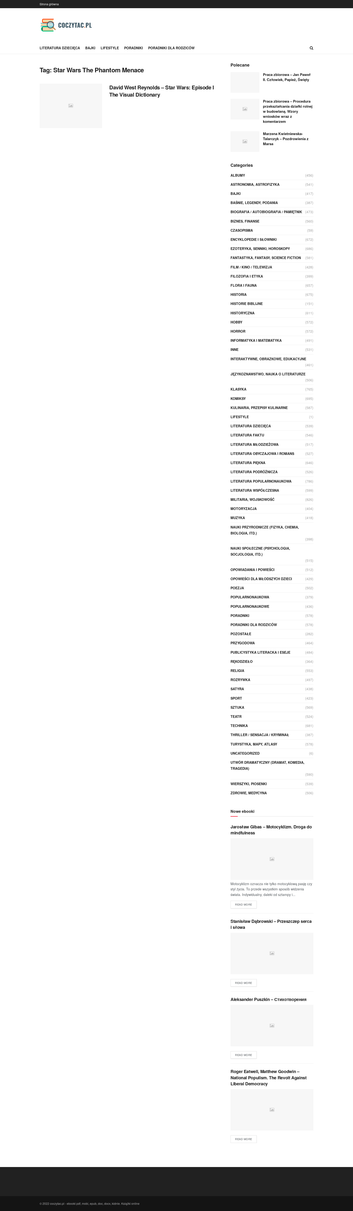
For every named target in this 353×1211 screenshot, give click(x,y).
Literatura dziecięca (60, 47)
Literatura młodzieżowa (255, 444)
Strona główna (49, 4)
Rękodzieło (242, 661)
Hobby (236, 322)
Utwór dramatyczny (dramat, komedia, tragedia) (267, 765)
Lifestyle (110, 47)
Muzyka (238, 517)
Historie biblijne (247, 303)
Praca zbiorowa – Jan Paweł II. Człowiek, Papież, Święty (286, 77)
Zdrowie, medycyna (249, 792)
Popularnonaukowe (250, 606)
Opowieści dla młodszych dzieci (261, 578)
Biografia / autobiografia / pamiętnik (266, 211)
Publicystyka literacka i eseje (260, 652)
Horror (238, 331)
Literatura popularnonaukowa (261, 481)
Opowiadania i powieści (252, 569)
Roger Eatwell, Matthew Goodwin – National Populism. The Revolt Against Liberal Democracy (269, 1077)
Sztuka (237, 707)
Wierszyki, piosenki (249, 783)
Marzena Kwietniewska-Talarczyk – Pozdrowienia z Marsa (286, 138)
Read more (243, 904)
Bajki (90, 47)
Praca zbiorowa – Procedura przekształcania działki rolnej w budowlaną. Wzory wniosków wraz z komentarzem (287, 111)
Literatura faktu (247, 435)
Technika (239, 725)
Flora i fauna (244, 285)
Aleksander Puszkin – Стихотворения (269, 999)
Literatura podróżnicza (254, 471)
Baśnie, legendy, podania (254, 202)
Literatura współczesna (255, 490)
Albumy (238, 175)
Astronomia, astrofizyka (255, 184)
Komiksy (238, 398)
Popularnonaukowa (250, 597)
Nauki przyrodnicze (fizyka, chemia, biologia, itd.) (265, 530)
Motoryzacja (244, 508)
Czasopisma (242, 230)
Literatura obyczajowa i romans (262, 453)
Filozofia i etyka (247, 276)
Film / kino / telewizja (251, 267)
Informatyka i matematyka (256, 340)
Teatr (236, 716)
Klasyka (238, 389)
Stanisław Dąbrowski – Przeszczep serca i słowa (271, 924)
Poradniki (133, 47)
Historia (239, 294)
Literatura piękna (248, 462)
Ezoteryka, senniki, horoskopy (260, 248)
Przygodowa (243, 642)
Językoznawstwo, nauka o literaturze (268, 374)
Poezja (237, 587)
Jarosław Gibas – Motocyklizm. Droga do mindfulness (271, 830)
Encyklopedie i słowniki (254, 239)
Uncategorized (245, 753)
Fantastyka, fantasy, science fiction (266, 257)
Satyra (237, 688)
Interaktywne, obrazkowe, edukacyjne (268, 358)
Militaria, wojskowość (252, 499)
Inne (234, 349)
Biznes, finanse (245, 221)
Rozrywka (240, 679)
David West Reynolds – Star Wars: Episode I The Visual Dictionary (161, 91)
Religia (237, 670)
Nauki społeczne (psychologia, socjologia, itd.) (260, 551)
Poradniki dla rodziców (171, 47)
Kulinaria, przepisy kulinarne (259, 407)
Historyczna (243, 313)
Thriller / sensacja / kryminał (260, 734)
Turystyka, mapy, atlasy (254, 744)
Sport (236, 698)
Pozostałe (241, 633)
